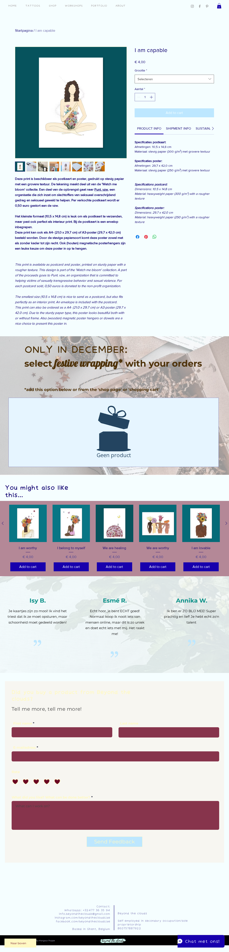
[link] (149, 128)
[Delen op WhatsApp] (154, 237)
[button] (219, 5)
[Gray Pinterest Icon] (207, 6)
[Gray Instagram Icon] (192, 6)
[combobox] (174, 79)
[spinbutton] (145, 97)
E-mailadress (24, 747)
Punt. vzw (101, 189)
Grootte (141, 70)
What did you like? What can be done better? (51, 797)
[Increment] (152, 97)
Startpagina (24, 30)
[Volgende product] (226, 523)
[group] (114, 538)
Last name (129, 723)
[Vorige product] (2, 523)
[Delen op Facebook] (137, 237)
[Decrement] (138, 97)
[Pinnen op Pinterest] (146, 237)
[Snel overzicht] (28, 523)
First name (22, 723)
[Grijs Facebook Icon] (200, 6)
